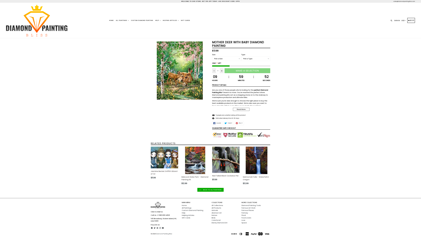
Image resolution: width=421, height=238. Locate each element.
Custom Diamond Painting (142, 20)
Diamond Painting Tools (251, 205)
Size (213, 54)
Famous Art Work (248, 208)
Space (244, 223)
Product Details (219, 85)
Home (111, 20)
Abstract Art (217, 213)
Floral (244, 215)
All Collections (217, 205)
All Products (216, 208)
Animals (215, 210)
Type (243, 54)
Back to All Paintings (212, 190)
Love (243, 220)
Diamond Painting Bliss (164, 234)
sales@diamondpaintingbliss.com (404, 1)
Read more (241, 109)
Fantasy (245, 213)
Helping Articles (170, 20)
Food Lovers (246, 218)
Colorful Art (216, 220)
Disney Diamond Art (219, 223)
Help (157, 20)
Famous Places (248, 210)
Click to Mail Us (157, 212)
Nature (214, 215)
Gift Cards (185, 20)
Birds (213, 218)
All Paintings (122, 20)
